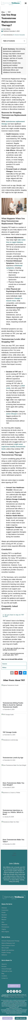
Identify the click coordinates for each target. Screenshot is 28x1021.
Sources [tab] (4, 664)
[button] (25, 3)
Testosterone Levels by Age (13, 757)
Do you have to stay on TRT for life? (13, 615)
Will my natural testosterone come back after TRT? (13, 654)
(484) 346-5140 (20, 1018)
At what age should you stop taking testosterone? (13, 649)
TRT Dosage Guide (10, 732)
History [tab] (4, 667)
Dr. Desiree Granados (19, 34)
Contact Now (7, 1018)
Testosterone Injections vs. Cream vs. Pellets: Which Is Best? (13, 812)
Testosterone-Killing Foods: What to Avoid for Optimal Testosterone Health (13, 705)
